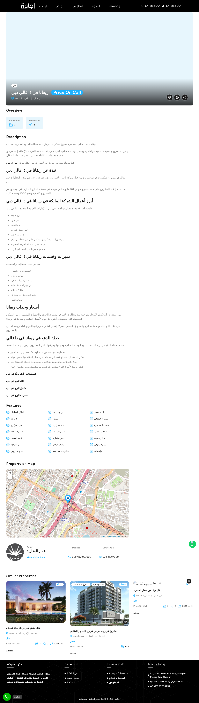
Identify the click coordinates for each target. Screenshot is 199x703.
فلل (14, 85)
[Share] (185, 97)
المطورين (78, 6)
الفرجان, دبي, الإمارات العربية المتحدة (88, 636)
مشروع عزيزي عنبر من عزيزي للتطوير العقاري (93, 631)
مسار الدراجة (17, 444)
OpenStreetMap (114, 536)
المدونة (96, 6)
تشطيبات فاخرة (101, 425)
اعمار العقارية (37, 551)
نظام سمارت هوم (60, 451)
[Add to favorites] (169, 97)
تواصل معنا (115, 6)
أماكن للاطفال (17, 412)
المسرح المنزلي (101, 418)
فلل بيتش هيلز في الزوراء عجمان (23, 628)
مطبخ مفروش (17, 451)
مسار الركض (58, 444)
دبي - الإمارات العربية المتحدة (148, 595)
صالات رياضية (100, 431)
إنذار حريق (99, 412)
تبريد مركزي (16, 425)
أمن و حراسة (58, 412)
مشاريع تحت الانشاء (81, 584)
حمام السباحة (17, 431)
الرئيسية (43, 6)
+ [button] (10, 473)
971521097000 (111, 556)
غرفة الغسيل (16, 438)
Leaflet (103, 536)
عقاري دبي (12, 162)
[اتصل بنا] (7, 697)
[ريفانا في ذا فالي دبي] (68, 499)
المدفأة (55, 418)
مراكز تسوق (99, 438)
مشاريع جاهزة (98, 584)
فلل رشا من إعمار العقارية (146, 590)
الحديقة (14, 418)
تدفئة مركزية (58, 425)
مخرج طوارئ (58, 438)
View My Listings (36, 557)
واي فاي (98, 451)
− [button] (10, 477)
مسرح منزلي (100, 444)
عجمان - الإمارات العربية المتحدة (22, 633)
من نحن (60, 6)
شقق (72, 641)
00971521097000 (81, 556)
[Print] (177, 97)
